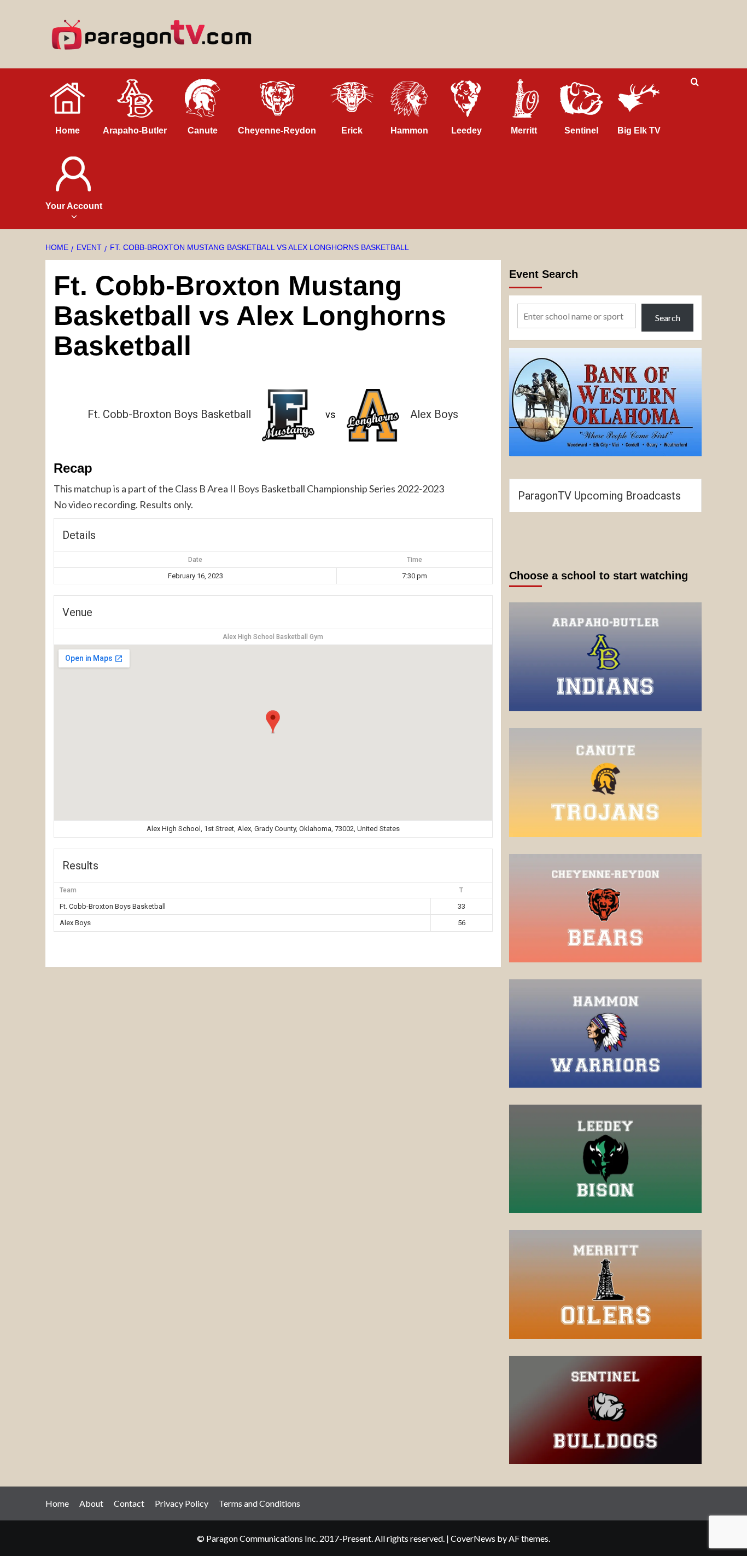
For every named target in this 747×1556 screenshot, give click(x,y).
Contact (129, 1503)
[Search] (695, 82)
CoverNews (473, 1538)
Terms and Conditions (259, 1503)
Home (57, 1503)
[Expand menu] (73, 216)
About (91, 1503)
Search (667, 317)
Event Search (543, 274)
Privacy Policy (181, 1503)
